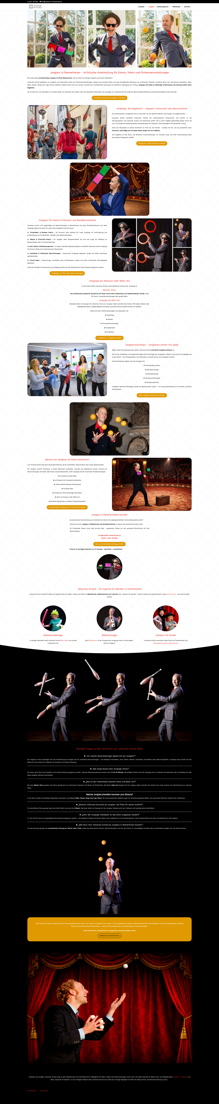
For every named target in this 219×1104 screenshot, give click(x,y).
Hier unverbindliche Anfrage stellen (109, 544)
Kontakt (187, 7)
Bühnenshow (92, 640)
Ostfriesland (171, 594)
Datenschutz (31, 1091)
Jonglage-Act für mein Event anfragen (67, 273)
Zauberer (141, 7)
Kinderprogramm (162, 7)
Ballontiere (64, 640)
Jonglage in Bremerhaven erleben (151, 143)
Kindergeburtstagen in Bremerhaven (165, 643)
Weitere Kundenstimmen (109, 936)
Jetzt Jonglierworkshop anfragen (152, 395)
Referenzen (176, 7)
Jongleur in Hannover (180, 1077)
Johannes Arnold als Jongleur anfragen (109, 98)
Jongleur (151, 7)
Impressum (44, 1091)
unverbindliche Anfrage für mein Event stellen (67, 507)
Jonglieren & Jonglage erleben (109, 338)
